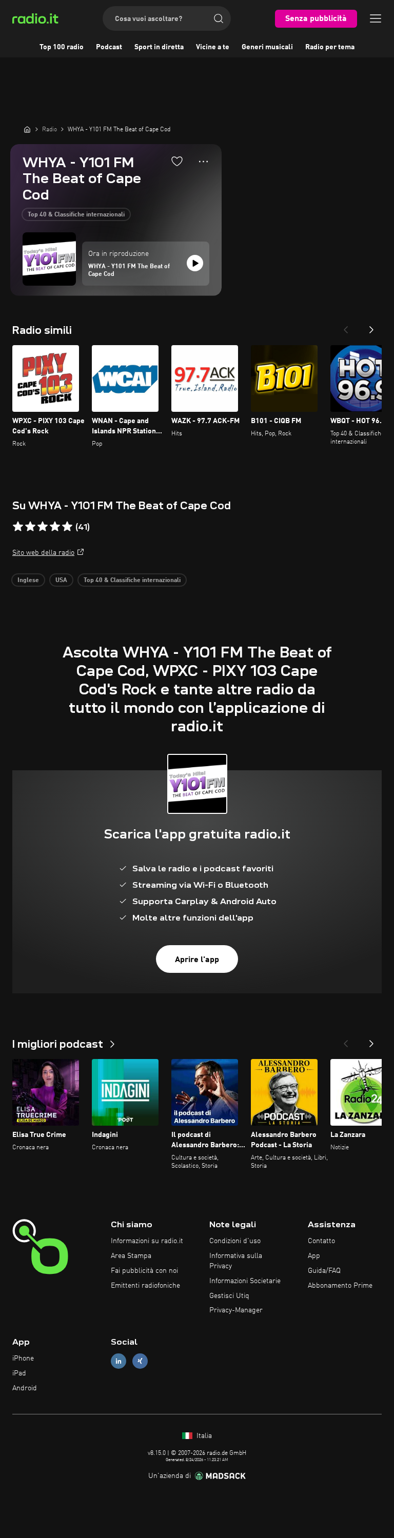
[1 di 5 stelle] (18, 527)
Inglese (28, 580)
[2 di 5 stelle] (30, 527)
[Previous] (346, 326)
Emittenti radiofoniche (145, 1285)
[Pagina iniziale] (27, 129)
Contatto (321, 1241)
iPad (19, 1373)
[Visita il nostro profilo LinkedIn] (118, 1361)
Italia (203, 1436)
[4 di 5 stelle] (55, 527)
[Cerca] (218, 18)
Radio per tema (329, 47)
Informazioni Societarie (245, 1281)
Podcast (109, 47)
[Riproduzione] (195, 263)
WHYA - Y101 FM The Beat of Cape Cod (129, 271)
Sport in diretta (159, 47)
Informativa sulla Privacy (235, 1261)
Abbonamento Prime (340, 1285)
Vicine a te (212, 47)
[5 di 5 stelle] (67, 527)
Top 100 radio (62, 47)
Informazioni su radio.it (147, 1241)
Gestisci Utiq (229, 1296)
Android (24, 1388)
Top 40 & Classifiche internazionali (76, 215)
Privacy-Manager (236, 1310)
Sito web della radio (43, 552)
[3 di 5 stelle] (42, 527)
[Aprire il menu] (375, 18)
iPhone (23, 1358)
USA (61, 580)
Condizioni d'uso (235, 1241)
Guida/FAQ (324, 1270)
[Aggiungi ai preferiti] (177, 161)
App (314, 1256)
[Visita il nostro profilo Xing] (140, 1361)
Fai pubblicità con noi (144, 1270)
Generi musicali (267, 47)
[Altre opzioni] (203, 161)
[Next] (371, 326)
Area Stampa (131, 1256)
